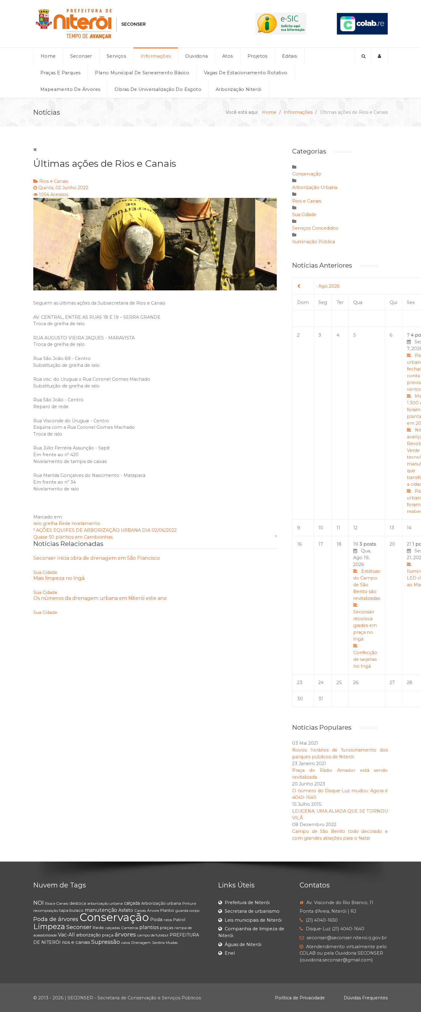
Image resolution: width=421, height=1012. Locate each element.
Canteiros (129, 927)
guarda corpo (187, 910)
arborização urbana (105, 903)
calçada (132, 903)
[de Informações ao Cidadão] (280, 23)
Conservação (306, 174)
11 (338, 528)
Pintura (189, 903)
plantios (149, 927)
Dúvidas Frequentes (366, 998)
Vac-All (66, 935)
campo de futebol (152, 935)
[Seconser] (129, 23)
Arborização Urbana (314, 187)
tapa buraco (71, 910)
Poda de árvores (55, 919)
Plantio (167, 910)
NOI (38, 902)
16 (299, 544)
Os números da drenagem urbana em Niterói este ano (100, 598)
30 (300, 699)
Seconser (79, 927)
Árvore (153, 910)
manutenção (101, 910)
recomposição (45, 910)
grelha (50, 523)
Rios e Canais (53, 181)
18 (339, 544)
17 (320, 544)
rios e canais (76, 942)
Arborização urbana (161, 903)
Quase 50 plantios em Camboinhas (72, 537)
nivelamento (86, 523)
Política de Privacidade (300, 998)
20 (392, 544)
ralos (168, 919)
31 (320, 699)
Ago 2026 (329, 286)
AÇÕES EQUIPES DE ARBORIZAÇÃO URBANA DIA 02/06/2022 (106, 530)
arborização (88, 935)
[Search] (363, 56)
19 (366, 605)
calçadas (112, 927)
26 (355, 682)
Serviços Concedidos (315, 228)
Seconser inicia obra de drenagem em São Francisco (96, 558)
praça (107, 934)
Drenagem (141, 942)
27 (392, 682)
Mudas (172, 942)
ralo (37, 523)
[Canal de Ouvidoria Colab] (362, 23)
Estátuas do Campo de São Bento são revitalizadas (366, 584)
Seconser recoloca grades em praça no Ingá (365, 625)
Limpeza (49, 926)
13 (392, 528)
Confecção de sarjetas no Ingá (365, 659)
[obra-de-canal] (155, 244)
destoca (77, 903)
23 (299, 682)
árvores (125, 934)
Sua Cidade (45, 572)
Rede (64, 523)
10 (320, 528)
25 (339, 682)
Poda (156, 919)
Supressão (105, 942)
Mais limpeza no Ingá (58, 578)
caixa (125, 942)
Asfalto (125, 910)
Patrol (179, 919)
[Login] (379, 56)
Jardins (158, 942)
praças (166, 927)
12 (355, 528)
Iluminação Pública (313, 241)
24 (321, 682)
